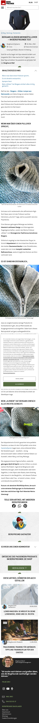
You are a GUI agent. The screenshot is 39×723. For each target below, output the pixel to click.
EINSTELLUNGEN (19, 378)
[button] (2, 7)
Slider (5, 623)
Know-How (6, 587)
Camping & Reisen (12, 50)
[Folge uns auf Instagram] (3, 690)
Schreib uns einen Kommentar (15, 546)
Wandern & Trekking (25, 50)
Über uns (5, 710)
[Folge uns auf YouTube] (8, 690)
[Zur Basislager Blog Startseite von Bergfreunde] (8, 2)
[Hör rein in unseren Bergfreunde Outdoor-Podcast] (12, 690)
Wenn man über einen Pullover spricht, (15, 76)
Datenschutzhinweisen (9, 373)
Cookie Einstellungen (9, 718)
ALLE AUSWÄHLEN (19, 384)
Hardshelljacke (6, 448)
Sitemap (5, 716)
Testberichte (16, 33)
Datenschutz (6, 714)
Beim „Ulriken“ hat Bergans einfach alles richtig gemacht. (18, 85)
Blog (4, 33)
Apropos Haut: (7, 81)
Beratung (9, 33)
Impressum (6, 712)
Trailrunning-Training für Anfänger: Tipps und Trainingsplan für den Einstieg (19, 650)
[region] (19, 361)
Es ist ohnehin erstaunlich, (11, 78)
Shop (36, 2)
